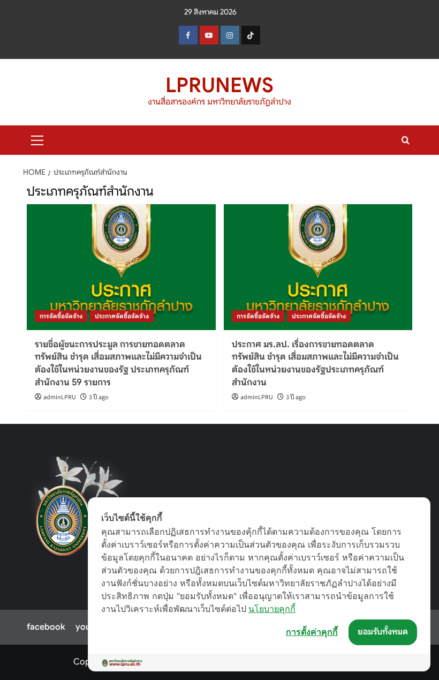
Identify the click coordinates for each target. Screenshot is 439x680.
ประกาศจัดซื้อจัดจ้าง (122, 316)
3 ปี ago (99, 397)
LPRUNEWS (219, 85)
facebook (46, 627)
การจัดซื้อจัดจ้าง (61, 316)
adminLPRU (59, 397)
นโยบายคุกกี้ (272, 608)
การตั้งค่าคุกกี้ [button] (312, 631)
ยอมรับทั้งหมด (383, 631)
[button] (37, 138)
